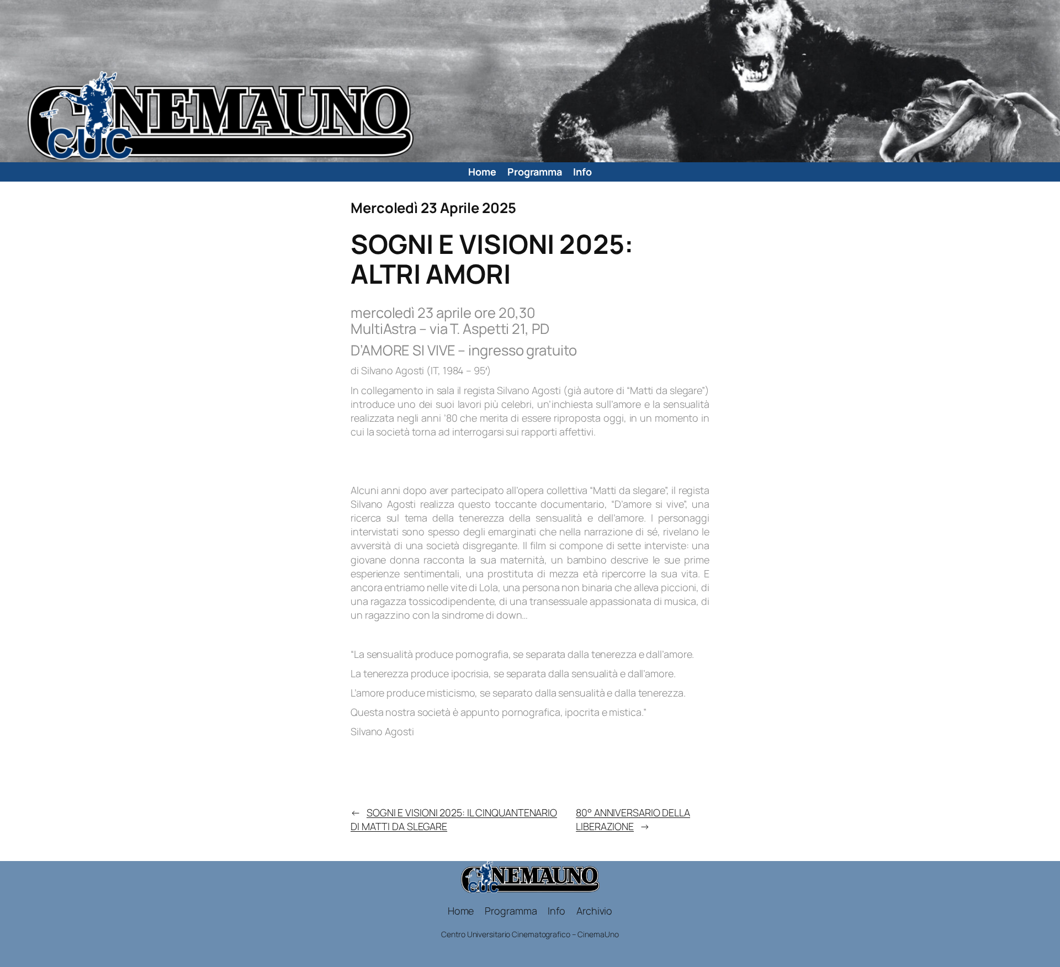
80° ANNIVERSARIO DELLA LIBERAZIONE (633, 819)
